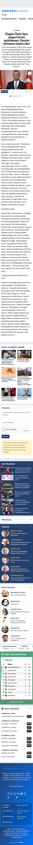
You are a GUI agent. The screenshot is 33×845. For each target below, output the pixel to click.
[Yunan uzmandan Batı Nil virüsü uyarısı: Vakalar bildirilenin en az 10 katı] (9, 371)
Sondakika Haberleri (9, 19)
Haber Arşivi (8, 822)
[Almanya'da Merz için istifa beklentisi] (24, 392)
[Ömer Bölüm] (5, 602)
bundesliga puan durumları (12, 835)
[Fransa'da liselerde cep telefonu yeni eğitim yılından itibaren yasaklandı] (9, 354)
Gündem (16, 30)
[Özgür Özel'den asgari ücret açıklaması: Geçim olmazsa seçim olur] (16, 79)
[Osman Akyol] (5, 638)
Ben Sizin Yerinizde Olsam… (20, 630)
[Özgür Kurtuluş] (5, 542)
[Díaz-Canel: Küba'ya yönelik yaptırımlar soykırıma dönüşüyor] (9, 392)
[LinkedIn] (18, 793)
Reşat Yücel (14, 618)
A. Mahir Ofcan (15, 609)
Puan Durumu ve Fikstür (23, 812)
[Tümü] (30, 520)
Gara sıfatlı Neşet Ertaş (18, 595)
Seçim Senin (14, 604)
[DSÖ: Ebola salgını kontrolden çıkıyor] (24, 354)
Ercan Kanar (15, 566)
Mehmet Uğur (15, 549)
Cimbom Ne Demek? (9, 831)
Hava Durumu (24, 805)
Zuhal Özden (15, 557)
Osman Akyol (15, 636)
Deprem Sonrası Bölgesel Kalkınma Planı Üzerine (19, 552)
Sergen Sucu (15, 628)
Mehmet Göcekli (16, 531)
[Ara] (3, 15)
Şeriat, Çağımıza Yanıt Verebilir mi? (18, 639)
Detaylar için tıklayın (16, 702)
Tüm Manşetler (9, 816)
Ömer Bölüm (15, 601)
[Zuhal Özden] (5, 560)
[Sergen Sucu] (5, 629)
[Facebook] (8, 793)
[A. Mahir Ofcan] (5, 611)
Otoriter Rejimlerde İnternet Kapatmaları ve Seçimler (20, 543)
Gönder (5, 436)
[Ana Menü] (5, 15)
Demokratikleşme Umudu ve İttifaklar (20, 613)
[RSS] (24, 793)
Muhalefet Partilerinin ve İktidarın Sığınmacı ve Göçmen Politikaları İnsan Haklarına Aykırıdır (20, 570)
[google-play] (21, 798)
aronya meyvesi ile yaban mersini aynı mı (16, 833)
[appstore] (11, 798)
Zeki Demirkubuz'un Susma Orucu (19, 561)
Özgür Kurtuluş (16, 540)
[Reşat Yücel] (5, 620)
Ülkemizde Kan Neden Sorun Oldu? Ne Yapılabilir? (20, 579)
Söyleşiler (22, 19)
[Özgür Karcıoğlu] (5, 578)
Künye (9, 829)
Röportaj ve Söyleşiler (18, 829)
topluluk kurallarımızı (18, 442)
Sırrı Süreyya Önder (17, 592)
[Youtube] (21, 793)
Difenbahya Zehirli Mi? (22, 831)
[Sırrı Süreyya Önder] (5, 594)
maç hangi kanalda (16, 837)
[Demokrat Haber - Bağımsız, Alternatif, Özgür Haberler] (15, 11)
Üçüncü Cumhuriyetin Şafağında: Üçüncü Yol (18, 621)
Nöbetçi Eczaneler (6, 806)
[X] (11, 793)
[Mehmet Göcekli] (5, 533)
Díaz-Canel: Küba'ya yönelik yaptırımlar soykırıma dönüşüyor (8, 399)
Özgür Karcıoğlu (16, 575)
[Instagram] (14, 793)
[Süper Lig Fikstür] (30, 709)
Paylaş (5, 91)
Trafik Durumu (9, 811)
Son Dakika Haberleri (21, 817)
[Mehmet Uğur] (5, 551)
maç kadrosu (24, 835)
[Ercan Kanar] (5, 569)
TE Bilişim (21, 842)
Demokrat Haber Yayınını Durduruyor (18, 534)
